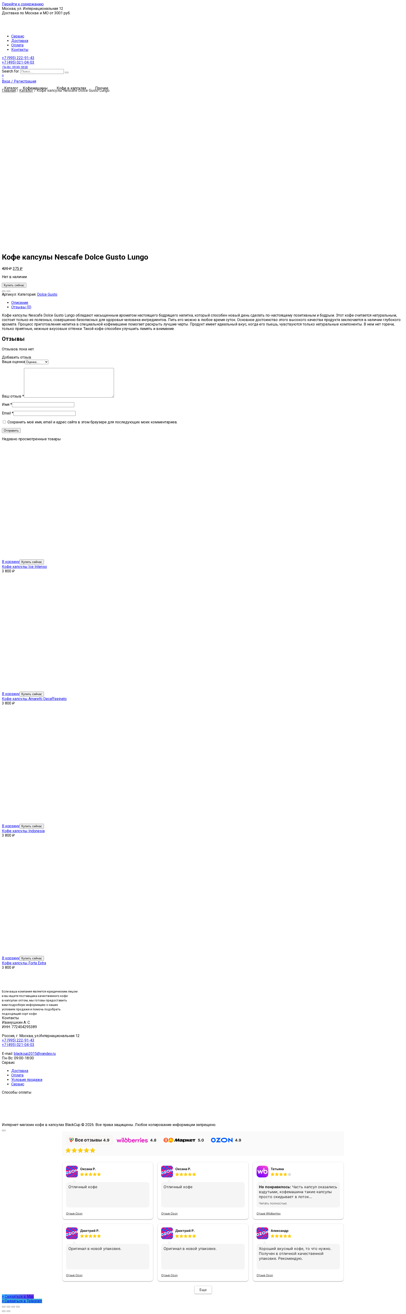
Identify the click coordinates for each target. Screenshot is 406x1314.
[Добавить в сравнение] (8, 291)
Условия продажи (26, 1079)
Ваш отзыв (13, 396)
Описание (19, 302)
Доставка (19, 40)
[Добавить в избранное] (4, 291)
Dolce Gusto (47, 294)
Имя (7, 404)
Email (7, 413)
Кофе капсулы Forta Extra (24, 963)
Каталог (26, 90)
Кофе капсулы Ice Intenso (24, 566)
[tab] (207, 302)
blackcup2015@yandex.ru (35, 1053)
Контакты (19, 49)
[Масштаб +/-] (18, 1306)
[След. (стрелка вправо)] (8, 1311)
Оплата (17, 45)
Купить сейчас (14, 285)
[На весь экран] (13, 1306)
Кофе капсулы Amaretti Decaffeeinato (34, 699)
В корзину (11, 561)
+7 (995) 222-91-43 (18, 58)
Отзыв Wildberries (269, 1213)
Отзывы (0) (21, 307)
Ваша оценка (13, 362)
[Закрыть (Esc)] (4, 1306)
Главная (9, 90)
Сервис (17, 36)
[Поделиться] (8, 1306)
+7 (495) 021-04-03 (18, 64)
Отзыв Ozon (74, 1213)
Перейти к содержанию (23, 4)
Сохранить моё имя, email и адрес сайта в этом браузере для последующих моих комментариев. (93, 422)
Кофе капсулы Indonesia (23, 831)
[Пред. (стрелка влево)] (4, 1311)
